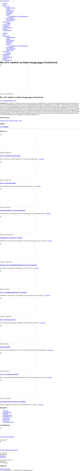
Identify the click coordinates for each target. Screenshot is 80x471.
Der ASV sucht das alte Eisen (7, 319)
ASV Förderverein (10, 19)
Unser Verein (6, 6)
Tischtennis (9, 13)
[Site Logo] (4, 1)
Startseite (5, 3)
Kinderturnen (9, 12)
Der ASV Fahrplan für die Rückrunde (10, 156)
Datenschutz (3, 457)
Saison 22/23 (13, 100)
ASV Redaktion (6, 100)
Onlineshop (6, 26)
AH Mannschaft (10, 10)
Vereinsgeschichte (10, 7)
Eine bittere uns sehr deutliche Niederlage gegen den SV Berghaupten (18, 265)
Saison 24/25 (6, 420)
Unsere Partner (10, 20)
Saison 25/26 (6, 22)
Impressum (2, 456)
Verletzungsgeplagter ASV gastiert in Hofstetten (12, 210)
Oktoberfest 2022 (7, 415)
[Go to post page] (14, 92)
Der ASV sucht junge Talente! (8, 183)
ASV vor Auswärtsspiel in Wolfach (9, 374)
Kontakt (5, 29)
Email (20, 120)
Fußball (8, 9)
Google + (16, 120)
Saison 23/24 (6, 419)
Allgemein (5, 410)
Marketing (5, 413)
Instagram (7, 469)
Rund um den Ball (5, 347)
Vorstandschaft (10, 17)
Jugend (8, 15)
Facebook (2, 120)
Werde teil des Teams (8, 422)
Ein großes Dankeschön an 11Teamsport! (9, 450)
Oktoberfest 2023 (7, 416)
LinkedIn (11, 120)
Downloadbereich (7, 27)
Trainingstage (6, 24)
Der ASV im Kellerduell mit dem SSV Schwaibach (13, 292)
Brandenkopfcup (7, 412)
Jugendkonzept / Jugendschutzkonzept (18, 16)
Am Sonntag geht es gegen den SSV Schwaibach (13, 401)
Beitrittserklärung (7, 30)
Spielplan (8, 23)
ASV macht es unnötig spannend (7, 436)
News (4, 5)
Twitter (7, 120)
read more (41, 159)
